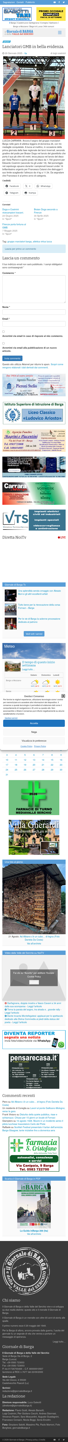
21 (43, 764)
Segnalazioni (9, 2)
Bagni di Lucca (36, 26)
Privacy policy (32, 1439)
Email (6, 318)
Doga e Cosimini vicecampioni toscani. (13, 211)
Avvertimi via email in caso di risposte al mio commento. (32, 335)
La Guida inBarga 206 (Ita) (34, 1230)
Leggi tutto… (28, 669)
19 (25, 764)
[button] (63, 696)
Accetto (34, 982)
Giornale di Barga (16, 1439)
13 (34, 759)
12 (25, 759)
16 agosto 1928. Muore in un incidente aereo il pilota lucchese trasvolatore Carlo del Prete (32, 1122)
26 (25, 769)
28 (43, 769)
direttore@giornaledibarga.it (17, 1405)
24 (7, 769)
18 (16, 764)
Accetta (34, 723)
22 (52, 764)
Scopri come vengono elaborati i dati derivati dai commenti (32, 366)
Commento (8, 273)
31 (7, 774)
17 (7, 764)
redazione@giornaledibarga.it (17, 1391)
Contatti (20, 2)
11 (16, 759)
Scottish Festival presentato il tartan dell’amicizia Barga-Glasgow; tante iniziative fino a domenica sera (32, 1129)
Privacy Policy (40, 746)
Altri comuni (49, 26)
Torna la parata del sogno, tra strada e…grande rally (33, 1009)
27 (34, 769)
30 (61, 769)
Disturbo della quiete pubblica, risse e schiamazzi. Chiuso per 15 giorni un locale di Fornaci (29, 1116)
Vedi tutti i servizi (34, 633)
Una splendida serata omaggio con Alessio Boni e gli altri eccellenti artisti (39, 592)
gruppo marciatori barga (19, 241)
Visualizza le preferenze (34, 740)
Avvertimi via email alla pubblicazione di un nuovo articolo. (29, 349)
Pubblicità (30, 2)
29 (52, 769)
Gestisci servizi (11, 717)
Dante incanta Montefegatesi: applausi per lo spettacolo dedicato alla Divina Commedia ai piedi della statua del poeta (34, 1019)
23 (61, 764)
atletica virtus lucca (42, 241)
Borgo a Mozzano (20, 26)
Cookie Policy (26, 746)
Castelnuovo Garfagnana (28, 22)
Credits (42, 1439)
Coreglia (44, 22)
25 (16, 769)
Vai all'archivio (34, 943)
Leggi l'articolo (35, 1006)
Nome (6, 307)
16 (61, 759)
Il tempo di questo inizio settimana (38, 663)
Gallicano (53, 22)
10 (7, 759)
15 (52, 759)
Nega (34, 732)
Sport (7, 42)
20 (34, 764)
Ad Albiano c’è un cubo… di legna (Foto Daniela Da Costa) (40, 938)
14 (43, 759)
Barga (13, 22)
